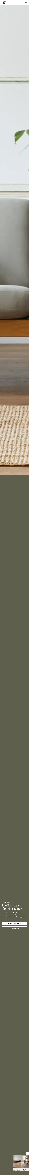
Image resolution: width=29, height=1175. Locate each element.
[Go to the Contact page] (21, 1163)
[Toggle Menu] (25, 2)
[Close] (27, 1153)
